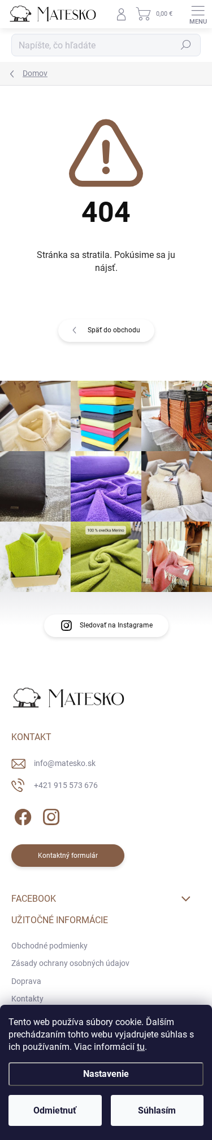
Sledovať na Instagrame (116, 625)
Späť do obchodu (114, 330)
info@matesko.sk (65, 763)
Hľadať (186, 45)
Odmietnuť (54, 1110)
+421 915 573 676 (66, 785)
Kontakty (27, 998)
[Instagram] (49, 815)
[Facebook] (21, 815)
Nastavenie (106, 1073)
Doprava (26, 981)
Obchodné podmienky (49, 945)
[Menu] (198, 14)
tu (141, 1046)
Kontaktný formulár (68, 856)
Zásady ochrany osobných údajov (70, 963)
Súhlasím (157, 1110)
